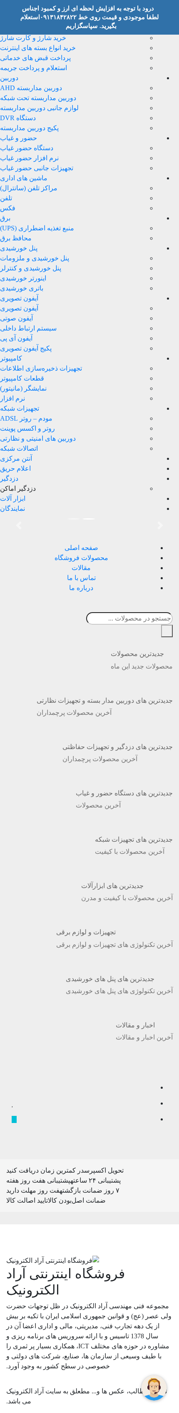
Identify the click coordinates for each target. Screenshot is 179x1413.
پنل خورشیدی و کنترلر (30, 268)
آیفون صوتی (16, 318)
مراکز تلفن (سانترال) (28, 188)
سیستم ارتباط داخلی (28, 328)
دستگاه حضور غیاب (26, 147)
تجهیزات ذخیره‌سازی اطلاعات (41, 368)
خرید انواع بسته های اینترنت (38, 47)
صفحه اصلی (81, 547)
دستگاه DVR (18, 117)
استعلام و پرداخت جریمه (33, 67)
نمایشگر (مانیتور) (23, 388)
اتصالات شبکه (19, 448)
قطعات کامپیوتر (22, 378)
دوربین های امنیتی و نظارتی (38, 438)
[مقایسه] (14, 1088)
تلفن (6, 198)
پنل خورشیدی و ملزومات (34, 258)
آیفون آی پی (16, 338)
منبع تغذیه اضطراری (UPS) (37, 228)
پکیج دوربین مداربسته (29, 127)
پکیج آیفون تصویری (26, 348)
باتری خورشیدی (21, 288)
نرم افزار (12, 398)
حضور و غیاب (18, 137)
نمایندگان (12, 508)
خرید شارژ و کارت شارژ (33, 37)
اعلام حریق (15, 468)
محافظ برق (16, 238)
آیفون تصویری (19, 298)
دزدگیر (9, 478)
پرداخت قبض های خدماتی (35, 57)
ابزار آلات (12, 498)
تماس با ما (81, 577)
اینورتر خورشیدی (23, 278)
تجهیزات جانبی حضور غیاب (36, 168)
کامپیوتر (11, 358)
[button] (18, 525)
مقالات (81, 567)
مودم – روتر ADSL (26, 418)
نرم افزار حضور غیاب (29, 157)
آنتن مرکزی (16, 458)
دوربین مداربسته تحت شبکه (38, 97)
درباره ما (81, 587)
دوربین (9, 77)
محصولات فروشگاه (81, 557)
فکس (7, 208)
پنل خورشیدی (18, 248)
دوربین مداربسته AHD (31, 87)
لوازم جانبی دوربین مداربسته (39, 107)
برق (5, 218)
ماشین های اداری (23, 178)
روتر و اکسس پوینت (27, 428)
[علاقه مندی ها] (12, 1104)
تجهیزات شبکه (19, 408)
